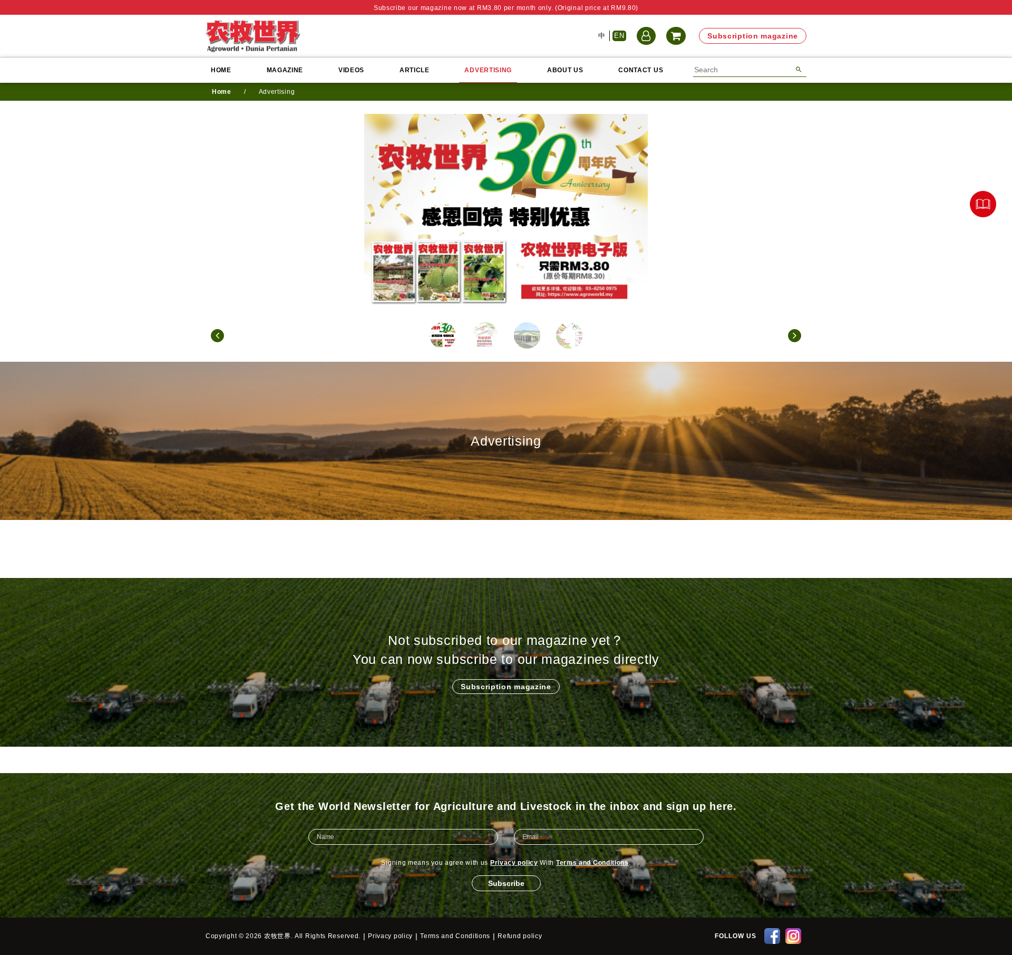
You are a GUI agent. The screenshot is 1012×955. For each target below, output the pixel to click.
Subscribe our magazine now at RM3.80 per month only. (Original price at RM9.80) (506, 8)
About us (565, 70)
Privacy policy (514, 862)
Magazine (285, 70)
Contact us (640, 70)
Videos (351, 70)
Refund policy (520, 936)
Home (221, 70)
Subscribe (506, 883)
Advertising (488, 70)
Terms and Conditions (592, 862)
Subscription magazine (752, 36)
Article (415, 70)
